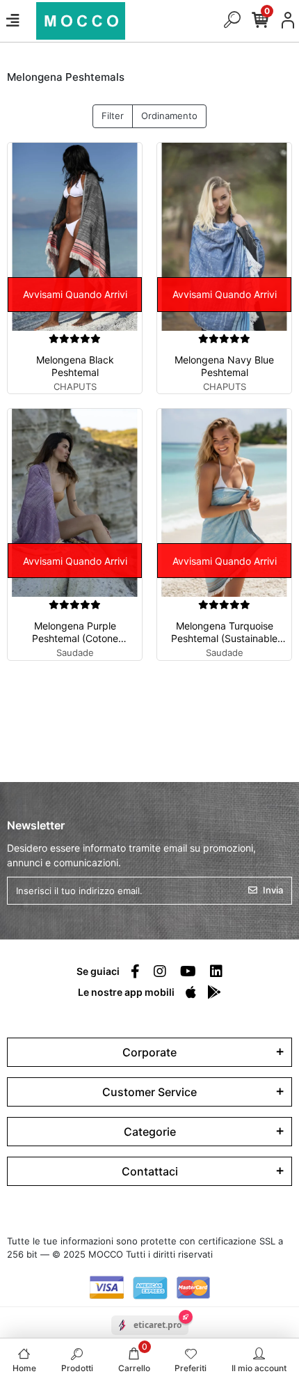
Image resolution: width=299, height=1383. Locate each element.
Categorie (150, 1132)
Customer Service (149, 1092)
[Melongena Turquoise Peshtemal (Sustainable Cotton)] (224, 503)
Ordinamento (169, 115)
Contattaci (150, 1171)
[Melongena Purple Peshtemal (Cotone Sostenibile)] (75, 503)
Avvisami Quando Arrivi (75, 294)
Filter (113, 115)
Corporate (149, 1052)
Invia (273, 890)
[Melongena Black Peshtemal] (75, 237)
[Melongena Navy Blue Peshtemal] (224, 237)
